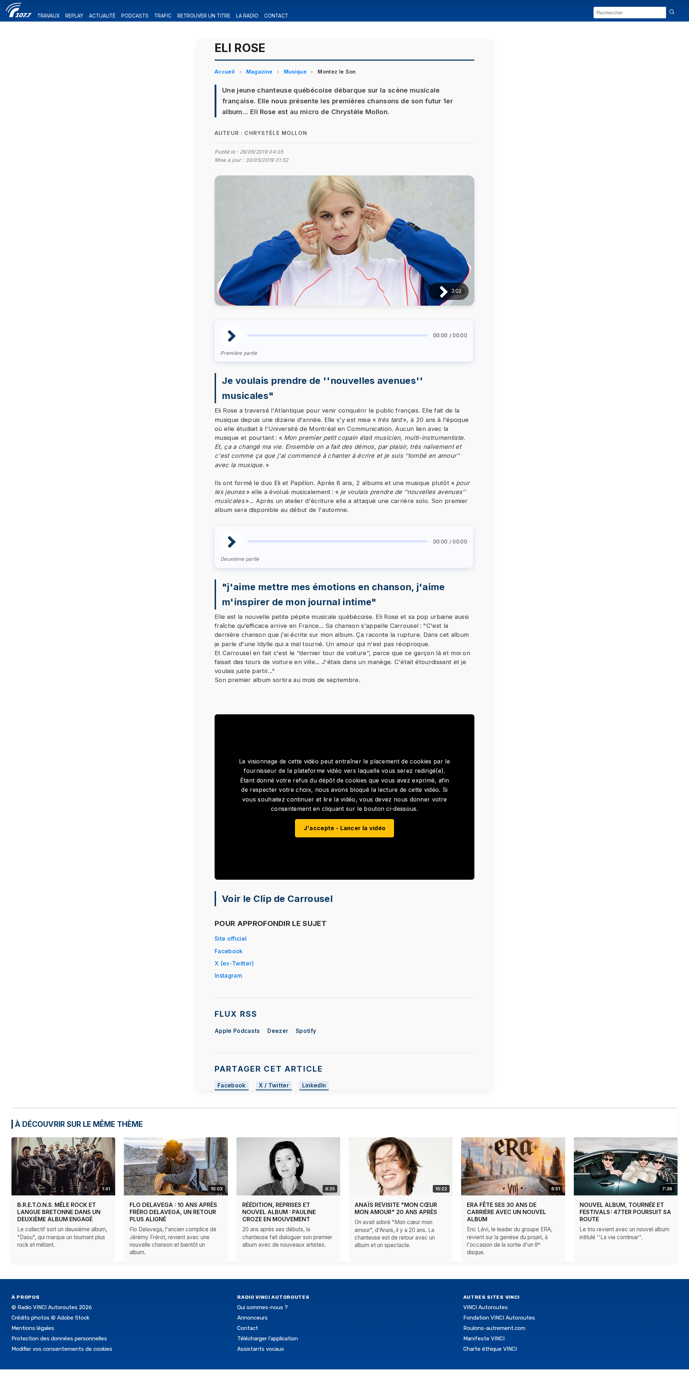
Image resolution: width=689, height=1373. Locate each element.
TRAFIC (163, 16)
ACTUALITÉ (102, 16)
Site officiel (231, 938)
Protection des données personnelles (59, 1338)
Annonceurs (252, 1318)
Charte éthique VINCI (490, 1349)
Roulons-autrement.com (494, 1328)
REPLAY (74, 16)
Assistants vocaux (260, 1349)
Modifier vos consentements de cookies (61, 1349)
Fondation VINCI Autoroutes (499, 1318)
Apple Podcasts (237, 1031)
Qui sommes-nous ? (262, 1307)
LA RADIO (247, 16)
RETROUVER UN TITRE (203, 16)
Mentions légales (32, 1328)
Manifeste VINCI (484, 1338)
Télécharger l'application (267, 1338)
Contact (247, 1328)
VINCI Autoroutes (485, 1307)
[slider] (337, 335)
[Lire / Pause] (438, 291)
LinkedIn (314, 1085)
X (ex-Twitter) (234, 963)
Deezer (277, 1031)
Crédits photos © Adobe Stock (50, 1318)
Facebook (229, 951)
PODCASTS (135, 16)
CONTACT (276, 16)
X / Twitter (274, 1085)
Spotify (306, 1031)
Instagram (228, 975)
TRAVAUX (48, 16)
